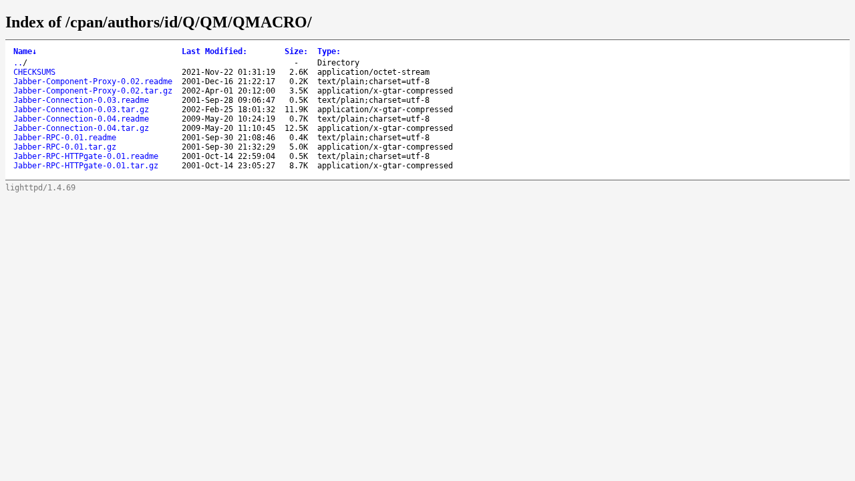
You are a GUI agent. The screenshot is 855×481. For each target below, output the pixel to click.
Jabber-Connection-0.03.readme (81, 100)
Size (296, 51)
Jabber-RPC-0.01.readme (64, 137)
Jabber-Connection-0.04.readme (81, 119)
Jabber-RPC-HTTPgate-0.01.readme (85, 156)
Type (329, 51)
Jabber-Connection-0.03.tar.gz (81, 109)
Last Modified (214, 51)
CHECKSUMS (34, 72)
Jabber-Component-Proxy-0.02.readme (92, 81)
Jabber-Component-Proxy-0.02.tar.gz (92, 91)
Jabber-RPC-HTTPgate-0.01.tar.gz (85, 165)
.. (18, 62)
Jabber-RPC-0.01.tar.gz (64, 147)
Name (25, 51)
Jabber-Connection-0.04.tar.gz (81, 128)
